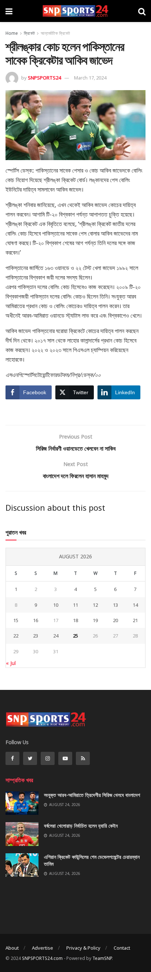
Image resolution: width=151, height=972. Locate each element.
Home (11, 33)
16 (35, 620)
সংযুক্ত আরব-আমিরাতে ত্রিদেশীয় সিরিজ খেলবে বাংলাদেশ (92, 794)
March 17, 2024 (90, 77)
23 (35, 635)
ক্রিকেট (29, 33)
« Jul (11, 662)
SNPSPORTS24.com (42, 958)
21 (135, 620)
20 (115, 620)
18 (75, 620)
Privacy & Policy (83, 948)
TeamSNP (102, 958)
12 (95, 605)
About (12, 948)
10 (55, 605)
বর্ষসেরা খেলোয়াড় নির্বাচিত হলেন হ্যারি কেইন (81, 825)
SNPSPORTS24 (44, 77)
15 (15, 620)
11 (75, 605)
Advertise (42, 948)
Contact (122, 948)
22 (15, 635)
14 (135, 605)
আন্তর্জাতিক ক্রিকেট (55, 33)
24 (55, 635)
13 (115, 605)
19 (95, 620)
